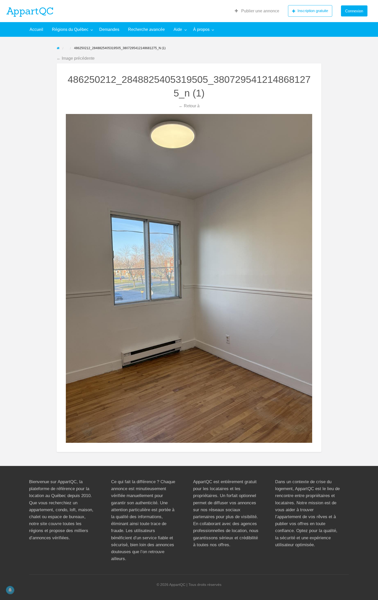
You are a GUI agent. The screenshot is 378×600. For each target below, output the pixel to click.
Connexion (354, 11)
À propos (201, 29)
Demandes (109, 29)
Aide (178, 29)
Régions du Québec (70, 29)
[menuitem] (257, 11)
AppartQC (30, 11)
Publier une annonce (259, 11)
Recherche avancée (146, 29)
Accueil (36, 29)
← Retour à (189, 105)
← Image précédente (76, 58)
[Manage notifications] (10, 590)
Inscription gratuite (313, 10)
